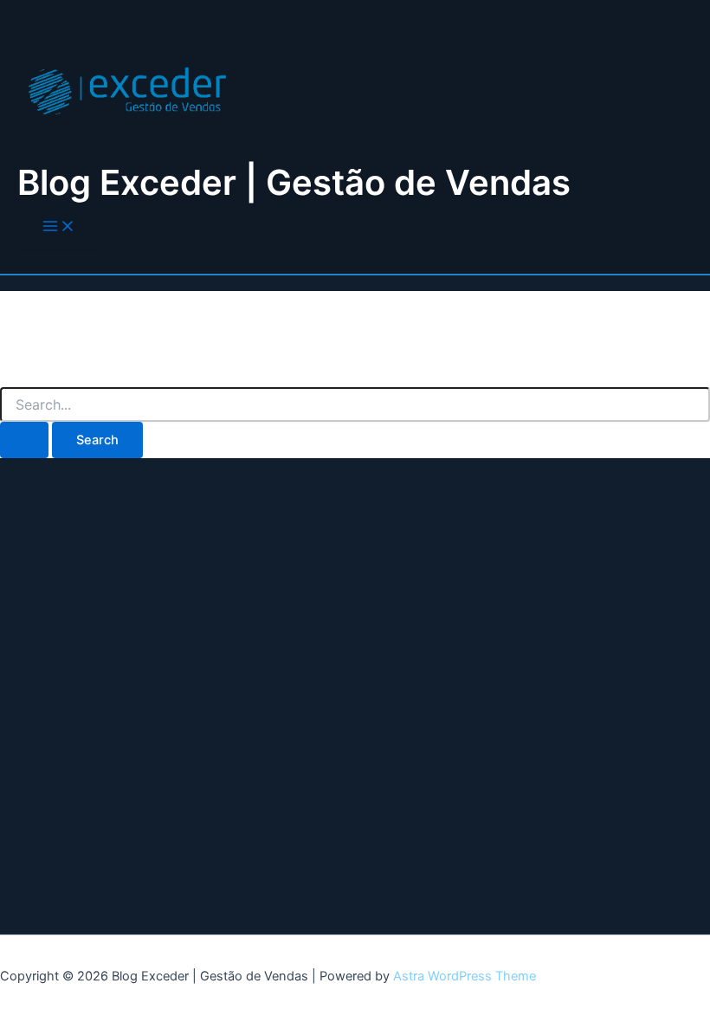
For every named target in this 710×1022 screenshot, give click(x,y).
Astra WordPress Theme (464, 976)
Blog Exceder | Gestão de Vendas (294, 182)
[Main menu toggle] (58, 227)
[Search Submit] (24, 440)
